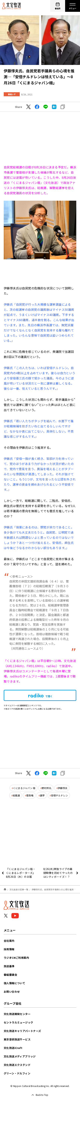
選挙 (42, 795)
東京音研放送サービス (17, 1039)
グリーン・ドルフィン (17, 1073)
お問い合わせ (12, 991)
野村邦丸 (46, 788)
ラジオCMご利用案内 (16, 957)
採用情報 (9, 949)
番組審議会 (10, 974)
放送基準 (9, 966)
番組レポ (11, 94)
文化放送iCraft (13, 1048)
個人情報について (14, 983)
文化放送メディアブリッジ (20, 1056)
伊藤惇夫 (62, 788)
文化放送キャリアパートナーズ (22, 1031)
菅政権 (29, 795)
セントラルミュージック (18, 1022)
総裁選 (16, 795)
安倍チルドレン (59, 795)
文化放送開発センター (17, 1014)
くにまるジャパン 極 (24, 788)
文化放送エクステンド (17, 1065)
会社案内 (9, 941)
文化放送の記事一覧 (18, 889)
